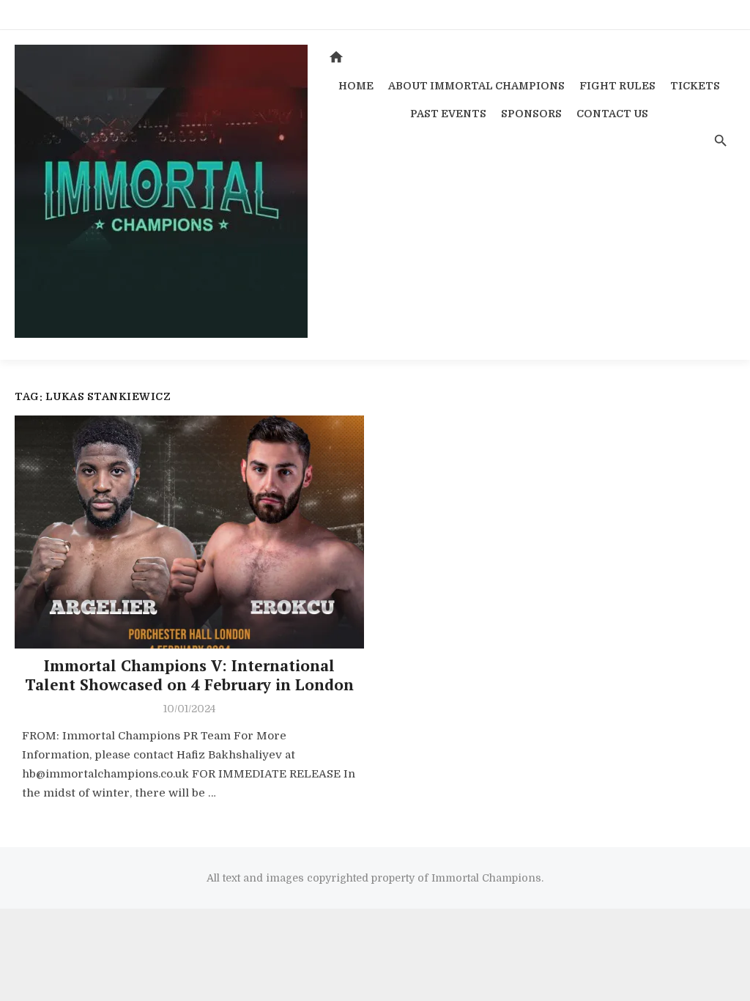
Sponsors (531, 113)
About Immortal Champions (476, 86)
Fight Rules (617, 86)
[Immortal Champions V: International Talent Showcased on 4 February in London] (189, 532)
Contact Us (612, 113)
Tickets (695, 86)
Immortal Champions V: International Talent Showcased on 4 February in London (189, 675)
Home (356, 86)
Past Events (448, 113)
